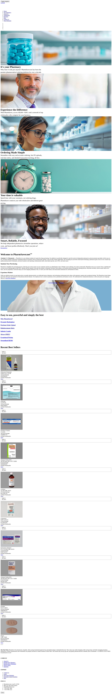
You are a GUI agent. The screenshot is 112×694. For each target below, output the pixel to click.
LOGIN (3, 3)
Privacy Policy (7, 665)
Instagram (6, 666)
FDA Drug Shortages (9, 675)
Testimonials (7, 15)
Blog (5, 18)
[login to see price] (12, 370)
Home (5, 11)
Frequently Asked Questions (10, 676)
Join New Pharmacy (10, 278)
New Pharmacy (7, 12)
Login (5, 674)
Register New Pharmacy (9, 662)
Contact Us (6, 19)
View (2, 379)
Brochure (6, 16)
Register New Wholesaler (10, 664)
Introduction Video (53, 282)
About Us (6, 14)
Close (2, 692)
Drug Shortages (7, 20)
